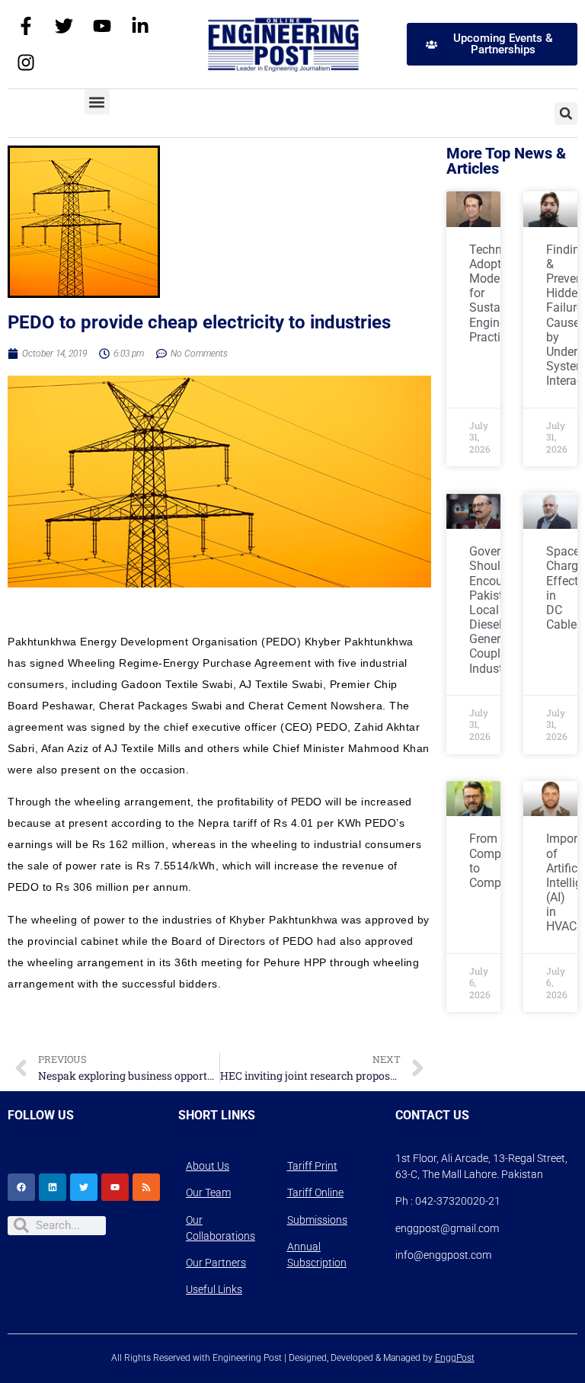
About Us (207, 1166)
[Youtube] (102, 26)
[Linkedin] (52, 1187)
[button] (97, 101)
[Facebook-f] (26, 26)
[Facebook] (21, 1187)
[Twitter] (64, 26)
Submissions (317, 1220)
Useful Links (214, 1289)
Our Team (208, 1192)
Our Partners (216, 1263)
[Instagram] (26, 62)
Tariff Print (312, 1166)
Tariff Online (315, 1192)
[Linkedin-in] (140, 26)
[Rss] (146, 1187)
